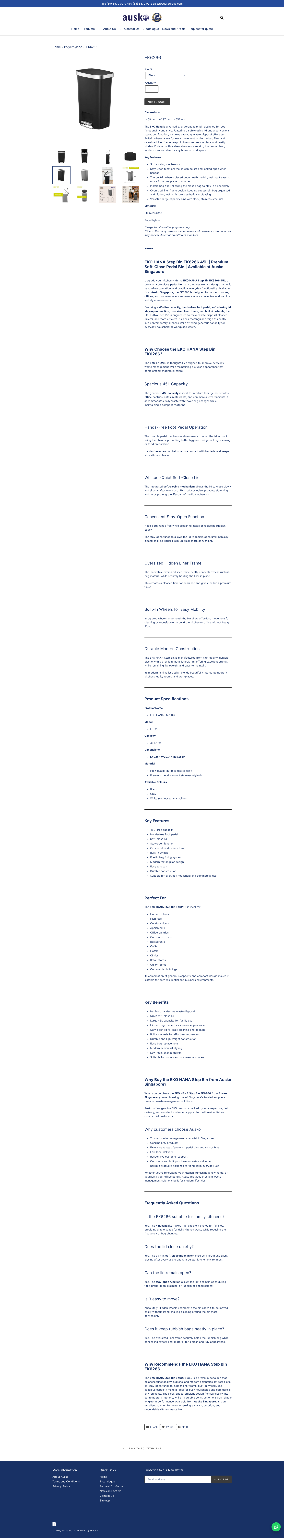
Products (89, 28)
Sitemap (105, 1500)
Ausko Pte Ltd (69, 1530)
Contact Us (131, 28)
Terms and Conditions (66, 1481)
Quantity (150, 82)
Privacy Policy (61, 1486)
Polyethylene (73, 47)
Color (148, 69)
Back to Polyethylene (144, 1448)
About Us (110, 28)
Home (75, 28)
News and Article (173, 28)
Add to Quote (157, 101)
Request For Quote (111, 1486)
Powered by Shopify (87, 1530)
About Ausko (60, 1476)
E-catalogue (151, 28)
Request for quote (201, 28)
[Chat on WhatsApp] (276, 1526)
